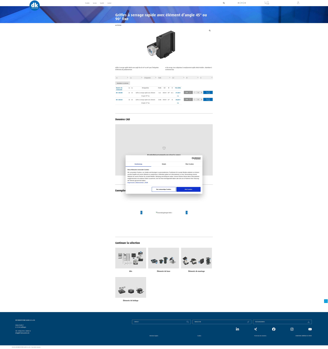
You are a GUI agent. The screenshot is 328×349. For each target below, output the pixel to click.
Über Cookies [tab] (190, 164)
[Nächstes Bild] (184, 212)
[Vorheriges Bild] (143, 212)
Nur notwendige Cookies (163, 189)
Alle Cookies (188, 189)
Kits (130, 271)
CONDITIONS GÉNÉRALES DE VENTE (303, 335)
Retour (118, 25)
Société (102, 3)
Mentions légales (154, 335)
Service (95, 3)
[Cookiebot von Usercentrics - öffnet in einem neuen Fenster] (193, 158)
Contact (109, 3)
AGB (146, 182)
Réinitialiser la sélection (122, 83)
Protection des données (260, 335)
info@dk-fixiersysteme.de (22, 333)
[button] (209, 30)
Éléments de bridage (130, 300)
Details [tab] (164, 164)
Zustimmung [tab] (138, 164)
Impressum (131, 182)
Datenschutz (140, 182)
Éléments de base (163, 271)
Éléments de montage (196, 271)
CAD (187, 92)
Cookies (199, 335)
